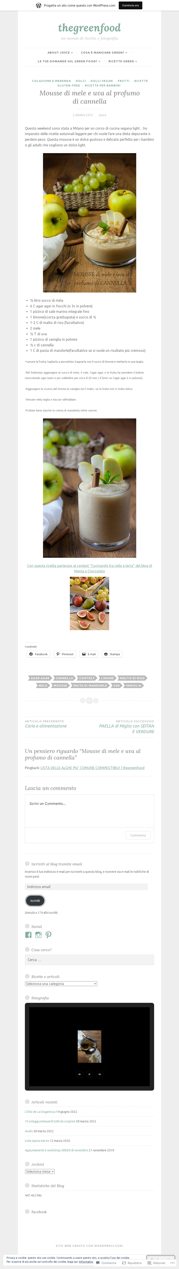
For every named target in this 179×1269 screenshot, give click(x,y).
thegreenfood (89, 27)
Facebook (39, 1211)
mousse (60, 685)
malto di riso (132, 678)
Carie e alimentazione (45, 724)
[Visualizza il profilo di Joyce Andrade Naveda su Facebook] (29, 934)
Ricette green (121, 61)
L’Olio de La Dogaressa (40, 1111)
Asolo (29, 1131)
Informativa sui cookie (93, 1261)
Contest (87, 678)
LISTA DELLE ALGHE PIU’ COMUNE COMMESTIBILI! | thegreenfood (93, 768)
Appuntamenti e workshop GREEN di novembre (56, 1150)
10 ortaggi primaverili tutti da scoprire (50, 1121)
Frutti (123, 80)
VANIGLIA (133, 685)
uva (117, 685)
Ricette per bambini (102, 85)
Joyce (102, 115)
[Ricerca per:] (89, 960)
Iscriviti (35, 900)
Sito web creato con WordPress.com (89, 1245)
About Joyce (59, 52)
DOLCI (81, 80)
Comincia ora (130, 5)
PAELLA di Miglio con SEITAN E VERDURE (126, 727)
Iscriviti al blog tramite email (56, 863)
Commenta (138, 835)
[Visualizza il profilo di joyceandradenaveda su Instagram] (39, 934)
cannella (64, 678)
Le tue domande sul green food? (67, 61)
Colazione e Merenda (51, 80)
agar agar (40, 678)
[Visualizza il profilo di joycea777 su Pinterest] (49, 934)
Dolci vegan (102, 80)
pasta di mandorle (90, 685)
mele (43, 685)
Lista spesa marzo (37, 1140)
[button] (79, 1074)
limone (107, 678)
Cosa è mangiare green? (102, 52)
